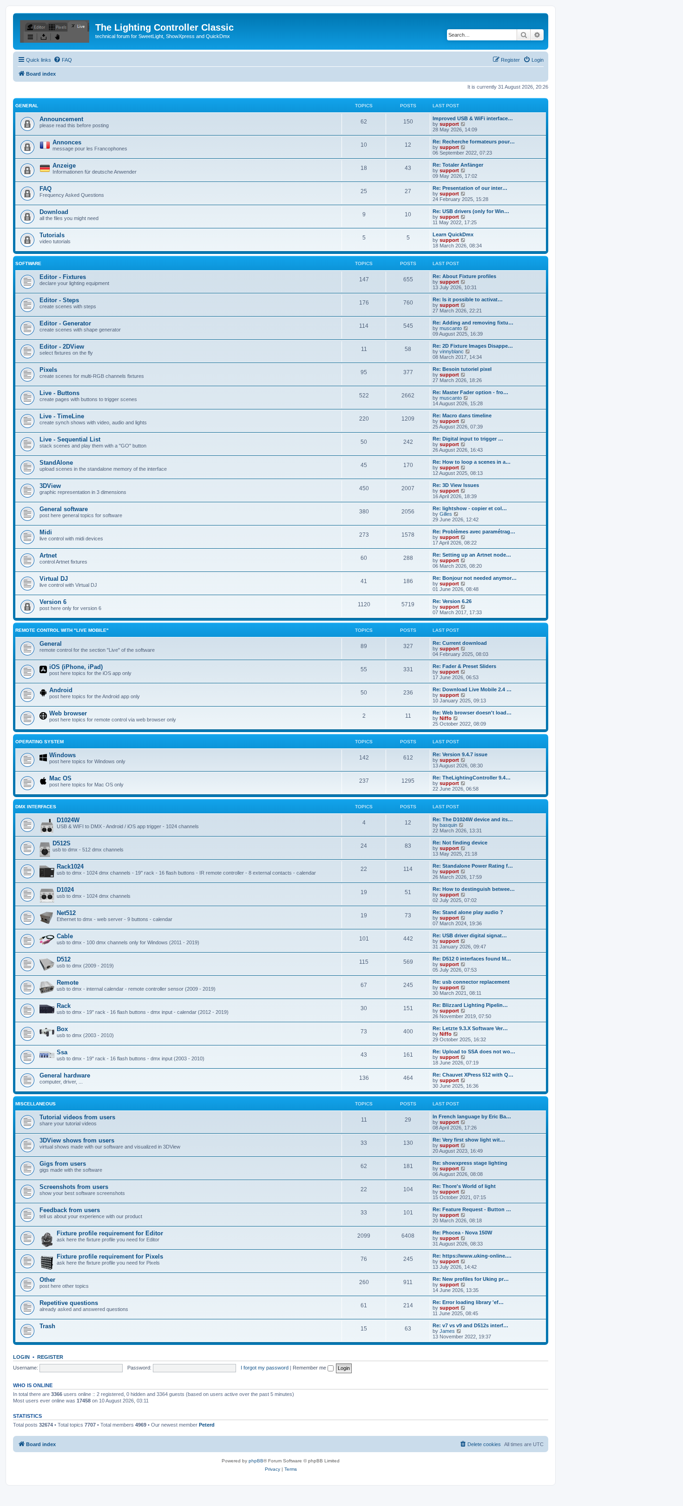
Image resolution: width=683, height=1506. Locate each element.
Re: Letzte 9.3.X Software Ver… (470, 1028)
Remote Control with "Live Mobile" (62, 630)
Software (28, 263)
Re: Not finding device (460, 842)
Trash (47, 1326)
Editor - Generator (65, 323)
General (26, 105)
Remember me (310, 1367)
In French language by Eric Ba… (472, 1116)
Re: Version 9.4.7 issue (460, 754)
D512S (62, 843)
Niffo (446, 718)
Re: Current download (460, 643)
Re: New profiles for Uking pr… (471, 1279)
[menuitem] (62, 59)
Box (62, 1029)
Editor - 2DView (61, 346)
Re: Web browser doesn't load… (472, 712)
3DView (50, 485)
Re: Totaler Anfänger (458, 165)
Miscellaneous (35, 1103)
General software (63, 509)
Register (50, 1357)
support (449, 124)
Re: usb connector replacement (471, 982)
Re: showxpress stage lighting (470, 1163)
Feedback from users (69, 1210)
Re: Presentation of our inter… (470, 188)
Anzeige (64, 165)
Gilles (446, 514)
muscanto (451, 328)
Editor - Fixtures (62, 276)
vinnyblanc (452, 351)
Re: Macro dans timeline (462, 415)
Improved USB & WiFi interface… (473, 118)
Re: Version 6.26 (452, 601)
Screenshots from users (73, 1186)
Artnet (48, 555)
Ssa (62, 1052)
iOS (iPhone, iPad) (76, 666)
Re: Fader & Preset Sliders (464, 666)
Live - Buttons (59, 392)
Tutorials (52, 235)
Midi (45, 532)
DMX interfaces (35, 806)
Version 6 (52, 601)
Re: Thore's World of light (464, 1186)
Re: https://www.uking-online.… (472, 1256)
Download (53, 211)
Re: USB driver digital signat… (470, 935)
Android (60, 690)
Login (21, 1357)
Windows (62, 755)
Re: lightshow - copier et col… (470, 508)
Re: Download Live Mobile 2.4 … (472, 689)
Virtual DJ (53, 578)
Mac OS (60, 778)
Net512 (66, 912)
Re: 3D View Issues (456, 485)
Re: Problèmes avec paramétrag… (474, 531)
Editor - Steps (59, 300)
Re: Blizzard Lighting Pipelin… (470, 1005)
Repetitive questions (68, 1302)
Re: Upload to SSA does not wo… (474, 1051)
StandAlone (56, 462)
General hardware (64, 1075)
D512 (64, 959)
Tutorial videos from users (77, 1117)
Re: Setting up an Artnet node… (472, 555)
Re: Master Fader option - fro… (470, 392)
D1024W (68, 820)
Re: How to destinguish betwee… (474, 889)
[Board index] (55, 30)
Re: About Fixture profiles (464, 276)
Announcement (61, 119)
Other (47, 1279)
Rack (64, 1005)
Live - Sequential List (69, 439)
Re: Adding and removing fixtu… (473, 322)
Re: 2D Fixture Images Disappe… (473, 346)
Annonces (67, 142)
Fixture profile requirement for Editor (110, 1233)
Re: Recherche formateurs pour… (474, 141)
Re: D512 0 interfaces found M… (472, 958)
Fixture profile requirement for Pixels (110, 1256)
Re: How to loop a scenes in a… (472, 462)
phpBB (256, 1460)
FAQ (45, 188)
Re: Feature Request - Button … (472, 1209)
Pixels (48, 369)
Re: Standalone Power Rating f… (473, 866)
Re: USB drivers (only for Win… (471, 211)
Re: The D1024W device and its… (473, 819)
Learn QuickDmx (453, 234)
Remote (68, 982)
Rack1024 (70, 866)
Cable (65, 936)
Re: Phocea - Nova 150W (462, 1232)
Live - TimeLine (61, 416)
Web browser (68, 713)
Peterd (207, 1425)
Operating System (39, 741)
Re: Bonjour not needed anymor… (475, 578)
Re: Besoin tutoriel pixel (462, 369)
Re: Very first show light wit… (469, 1139)
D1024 (65, 889)
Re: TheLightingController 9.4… (472, 777)
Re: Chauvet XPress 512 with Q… (473, 1075)
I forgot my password (265, 1367)
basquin (448, 825)
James (447, 1331)
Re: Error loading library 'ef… (468, 1302)
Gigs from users (62, 1163)
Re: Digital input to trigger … (468, 438)
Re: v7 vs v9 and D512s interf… (470, 1325)
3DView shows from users (76, 1140)
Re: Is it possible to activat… (468, 299)
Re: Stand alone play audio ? (468, 912)
